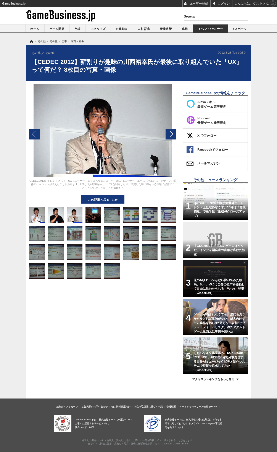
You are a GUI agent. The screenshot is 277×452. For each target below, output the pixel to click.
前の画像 (34, 134)
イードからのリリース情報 (194, 406)
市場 (77, 29)
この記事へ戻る (103, 199)
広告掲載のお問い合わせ (95, 406)
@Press (213, 406)
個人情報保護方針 (120, 406)
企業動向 (122, 29)
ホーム (34, 29)
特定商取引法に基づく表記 (148, 406)
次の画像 (171, 134)
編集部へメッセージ (67, 406)
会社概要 (171, 406)
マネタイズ (98, 29)
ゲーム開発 (56, 29)
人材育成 (144, 29)
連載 (185, 29)
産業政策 (166, 29)
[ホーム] (31, 41)
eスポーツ (240, 29)
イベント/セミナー (210, 29)
